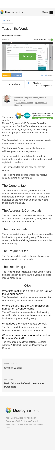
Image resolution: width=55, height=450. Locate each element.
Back (9, 20)
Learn (8, 427)
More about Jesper (24, 103)
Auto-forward (41, 39)
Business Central (35, 123)
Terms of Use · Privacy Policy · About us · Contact (24, 425)
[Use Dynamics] (11, 12)
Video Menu (15, 84)
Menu (45, 12)
